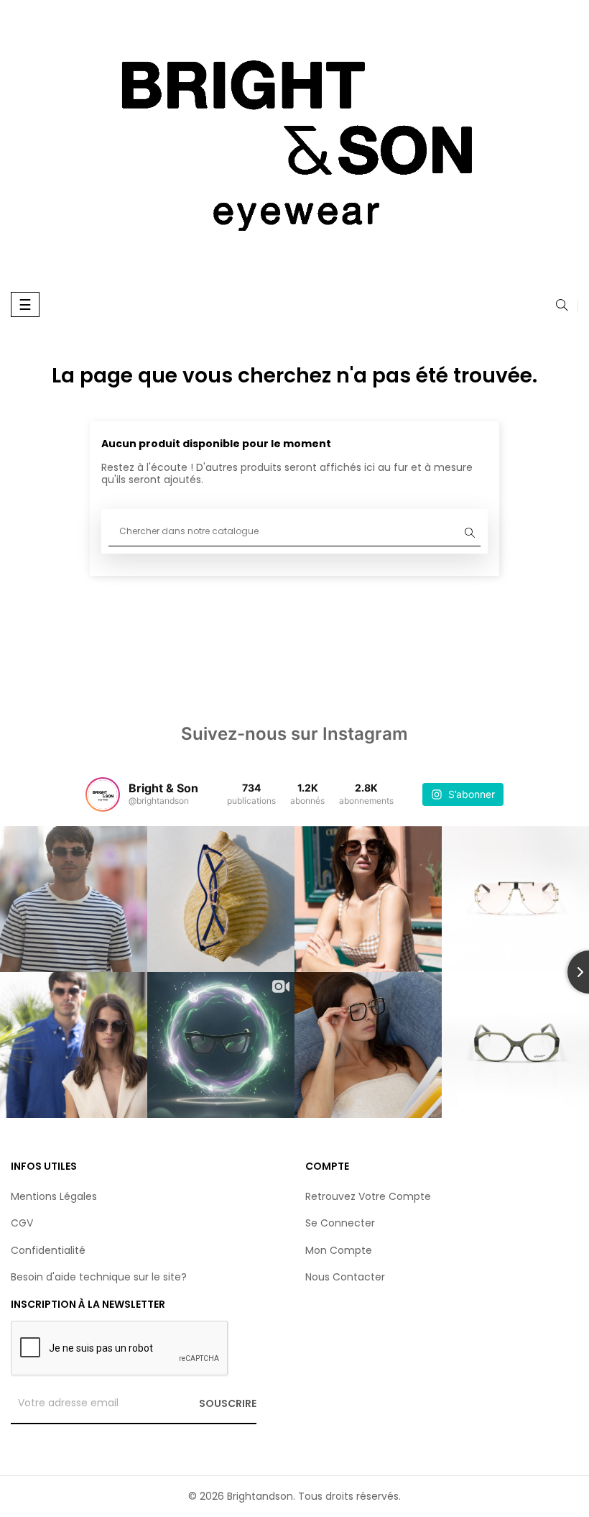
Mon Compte (338, 1250)
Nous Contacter (345, 1277)
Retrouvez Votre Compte (368, 1196)
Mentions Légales (54, 1196)
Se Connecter (340, 1223)
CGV (22, 1223)
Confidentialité (48, 1250)
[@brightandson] (102, 794)
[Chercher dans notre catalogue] (561, 306)
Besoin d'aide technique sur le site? (99, 1277)
